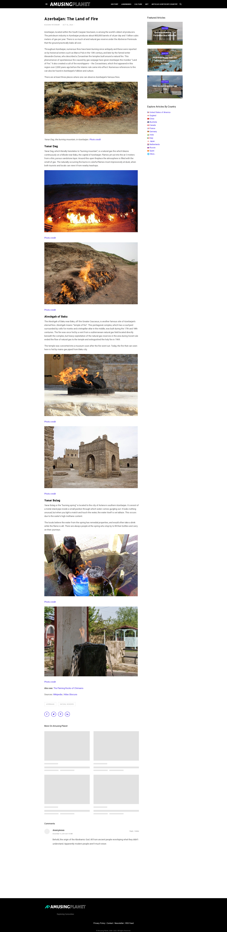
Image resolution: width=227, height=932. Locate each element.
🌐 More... (151, 154)
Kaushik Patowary (52, 25)
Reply (131, 831)
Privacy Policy (99, 923)
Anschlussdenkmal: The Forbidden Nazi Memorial (165, 34)
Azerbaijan (50, 704)
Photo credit (50, 238)
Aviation (165, 53)
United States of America (160, 112)
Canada (153, 125)
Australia (153, 122)
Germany (153, 131)
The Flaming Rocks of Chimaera (68, 688)
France (152, 128)
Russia (152, 147)
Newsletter (119, 923)
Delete (137, 831)
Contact (110, 923)
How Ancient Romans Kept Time (165, 87)
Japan (152, 141)
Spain (152, 151)
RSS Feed (129, 923)
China (152, 119)
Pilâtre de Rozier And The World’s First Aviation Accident (165, 60)
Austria (165, 28)
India (152, 135)
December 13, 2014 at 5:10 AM (63, 834)
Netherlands (155, 144)
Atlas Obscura (70, 694)
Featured (165, 82)
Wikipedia (57, 694)
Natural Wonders (67, 704)
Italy (151, 138)
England (153, 115)
